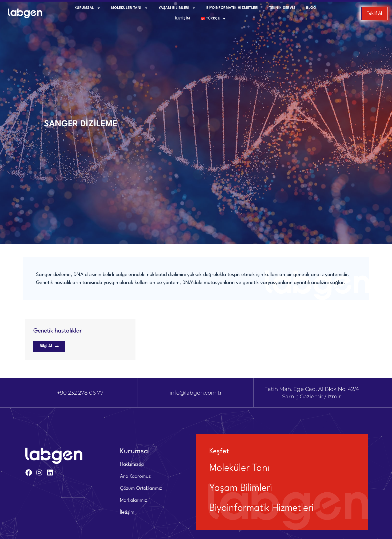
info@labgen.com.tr (196, 393)
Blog (311, 8)
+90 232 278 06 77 (80, 393)
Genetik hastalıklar (57, 331)
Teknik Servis (282, 8)
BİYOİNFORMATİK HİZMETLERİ (232, 8)
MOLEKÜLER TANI (126, 8)
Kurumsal (84, 8)
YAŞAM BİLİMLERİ (174, 8)
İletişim (182, 18)
